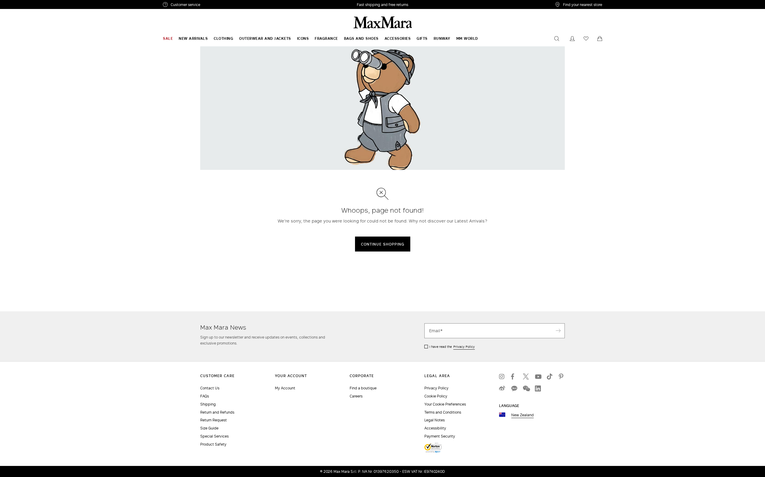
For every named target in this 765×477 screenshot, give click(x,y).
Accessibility (435, 428)
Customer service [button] (211, 5)
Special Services (214, 436)
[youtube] (538, 377)
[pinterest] (562, 377)
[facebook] (514, 377)
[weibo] (502, 388)
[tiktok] (550, 377)
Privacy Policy (464, 346)
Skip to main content (22, 3)
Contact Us (209, 388)
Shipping (208, 404)
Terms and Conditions (442, 412)
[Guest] (572, 38)
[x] (526, 377)
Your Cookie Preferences (445, 404)
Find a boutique (363, 388)
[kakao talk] (514, 388)
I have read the (452, 346)
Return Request (213, 420)
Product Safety (213, 444)
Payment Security (439, 436)
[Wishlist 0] (586, 38)
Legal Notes (434, 420)
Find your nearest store (582, 4)
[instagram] (502, 377)
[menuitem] (168, 38)
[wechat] (526, 388)
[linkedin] (538, 388)
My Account (285, 388)
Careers (356, 396)
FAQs (204, 396)
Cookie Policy (435, 396)
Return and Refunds (217, 412)
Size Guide (209, 428)
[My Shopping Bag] (599, 38)
